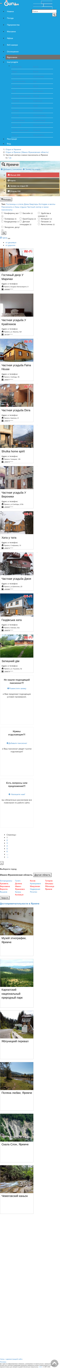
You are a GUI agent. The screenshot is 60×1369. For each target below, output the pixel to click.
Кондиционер (11, 221)
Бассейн (27, 213)
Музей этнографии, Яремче (14, 940)
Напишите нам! (17, 794)
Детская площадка (25, 223)
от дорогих (10, 245)
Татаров (48, 880)
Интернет (46, 218)
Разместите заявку (17, 688)
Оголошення (13, 51)
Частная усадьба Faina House (16, 367)
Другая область (42, 874)
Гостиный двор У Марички (12, 277)
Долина (18, 883)
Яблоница (49, 886)
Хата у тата (9, 537)
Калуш (18, 891)
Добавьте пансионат (18, 743)
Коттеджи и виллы (47, 204)
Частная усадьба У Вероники (14, 494)
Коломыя (19, 894)
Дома (26, 204)
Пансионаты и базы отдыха (14, 206)
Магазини (11, 31)
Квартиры (33, 204)
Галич (17, 880)
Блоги (35, 66)
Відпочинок (12, 57)
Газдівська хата (12, 620)
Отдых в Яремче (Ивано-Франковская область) (27, 152)
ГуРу (40, 1367)
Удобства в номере (44, 214)
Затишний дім (10, 661)
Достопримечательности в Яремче (19, 903)
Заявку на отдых (34, 169)
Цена (4, 237)
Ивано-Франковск (20, 887)
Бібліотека (16, 66)
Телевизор (10, 218)
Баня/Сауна (29, 218)
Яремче (12, 164)
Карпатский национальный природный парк (12, 993)
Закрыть (5, 897)
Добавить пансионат (13, 169)
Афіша (10, 38)
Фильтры (7, 199)
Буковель (4, 883)
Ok (4, 233)
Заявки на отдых (19, 185)
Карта (12, 180)
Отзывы (15, 191)
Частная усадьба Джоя (16, 579)
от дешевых (11, 242)
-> (7, 856)
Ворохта (4, 889)
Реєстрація (12, 138)
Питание (45, 221)
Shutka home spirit (13, 451)
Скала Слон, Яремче (15, 1144)
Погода (10, 18)
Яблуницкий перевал (15, 1041)
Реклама (3, 1362)
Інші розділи (12, 61)
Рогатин (33, 891)
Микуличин (35, 886)
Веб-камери (12, 44)
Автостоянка (47, 224)
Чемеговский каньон (15, 1196)
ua (10, 157)
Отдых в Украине (13, 149)
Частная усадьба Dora (16, 410)
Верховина (5, 886)
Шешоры (49, 883)
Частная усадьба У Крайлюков (14, 322)
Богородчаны (6, 880)
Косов (32, 880)
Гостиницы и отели (15, 204)
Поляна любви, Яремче (17, 1093)
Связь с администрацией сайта (11, 1359)
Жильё (15, 174)
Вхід (9, 143)
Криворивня (35, 883)
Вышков (3, 891)
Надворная (35, 889)
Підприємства (13, 24)
